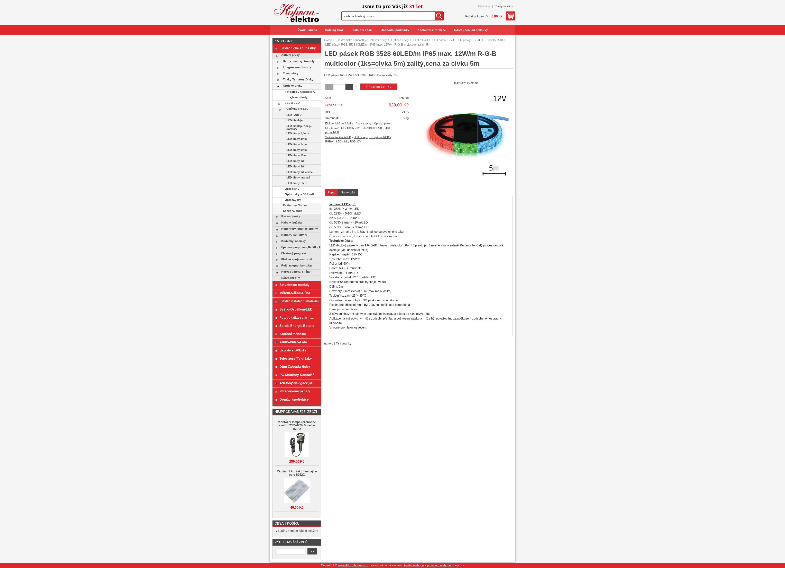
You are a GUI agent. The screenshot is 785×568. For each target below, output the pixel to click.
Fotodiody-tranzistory (300, 91)
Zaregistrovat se (504, 6)
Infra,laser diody (296, 97)
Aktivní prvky (363, 123)
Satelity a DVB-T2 (292, 350)
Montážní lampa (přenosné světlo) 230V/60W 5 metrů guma (297, 425)
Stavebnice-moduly (294, 285)
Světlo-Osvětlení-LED (338, 137)
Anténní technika (292, 334)
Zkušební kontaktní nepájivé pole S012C (297, 473)
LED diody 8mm (296, 150)
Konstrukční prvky (294, 234)
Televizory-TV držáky (295, 358)
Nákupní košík (362, 30)
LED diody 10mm (297, 155)
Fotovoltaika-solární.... (296, 317)
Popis (331, 192)
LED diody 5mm (296, 144)
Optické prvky (382, 123)
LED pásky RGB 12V (348, 141)
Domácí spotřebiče (294, 399)
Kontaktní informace (431, 30)
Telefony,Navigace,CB (296, 383)
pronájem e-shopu (439, 565)
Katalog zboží (334, 30)
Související (348, 192)
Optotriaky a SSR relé (299, 194)
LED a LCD (332, 127)
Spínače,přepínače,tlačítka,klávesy (300, 247)
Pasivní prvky (290, 216)
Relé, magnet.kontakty (297, 265)
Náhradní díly (290, 277)
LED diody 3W (295, 166)
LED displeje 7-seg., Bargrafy (299, 127)
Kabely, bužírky (292, 222)
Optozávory (293, 199)
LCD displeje (294, 120)
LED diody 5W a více (299, 172)
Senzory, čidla (292, 210)
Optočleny (292, 188)
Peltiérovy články (295, 205)
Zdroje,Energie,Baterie (296, 325)
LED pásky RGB (372, 127)
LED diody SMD (296, 183)
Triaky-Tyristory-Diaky (298, 79)
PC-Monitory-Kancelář (296, 375)
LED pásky (361, 137)
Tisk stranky (343, 343)
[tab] (331, 192)
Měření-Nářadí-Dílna (294, 293)
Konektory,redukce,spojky (299, 228)
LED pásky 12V (350, 127)
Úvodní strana (307, 30)
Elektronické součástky (339, 123)
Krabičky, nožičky (293, 241)
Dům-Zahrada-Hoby (294, 366)
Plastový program (293, 253)
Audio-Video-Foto (293, 342)
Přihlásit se (484, 6)
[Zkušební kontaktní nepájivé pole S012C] (297, 491)
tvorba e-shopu (414, 565)
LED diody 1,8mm (297, 133)
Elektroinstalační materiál (298, 301)
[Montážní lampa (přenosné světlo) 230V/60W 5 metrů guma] (297, 444)
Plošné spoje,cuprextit (297, 259)
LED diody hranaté (298, 177)
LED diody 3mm (296, 139)
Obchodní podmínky (395, 30)
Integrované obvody (297, 67)
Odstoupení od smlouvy (471, 30)
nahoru (328, 343)
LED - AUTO (294, 115)
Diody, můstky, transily (299, 61)
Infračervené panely (294, 391)
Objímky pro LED (297, 108)
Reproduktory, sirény (296, 271)
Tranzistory (290, 73)
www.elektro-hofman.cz (353, 565)
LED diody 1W (295, 161)
